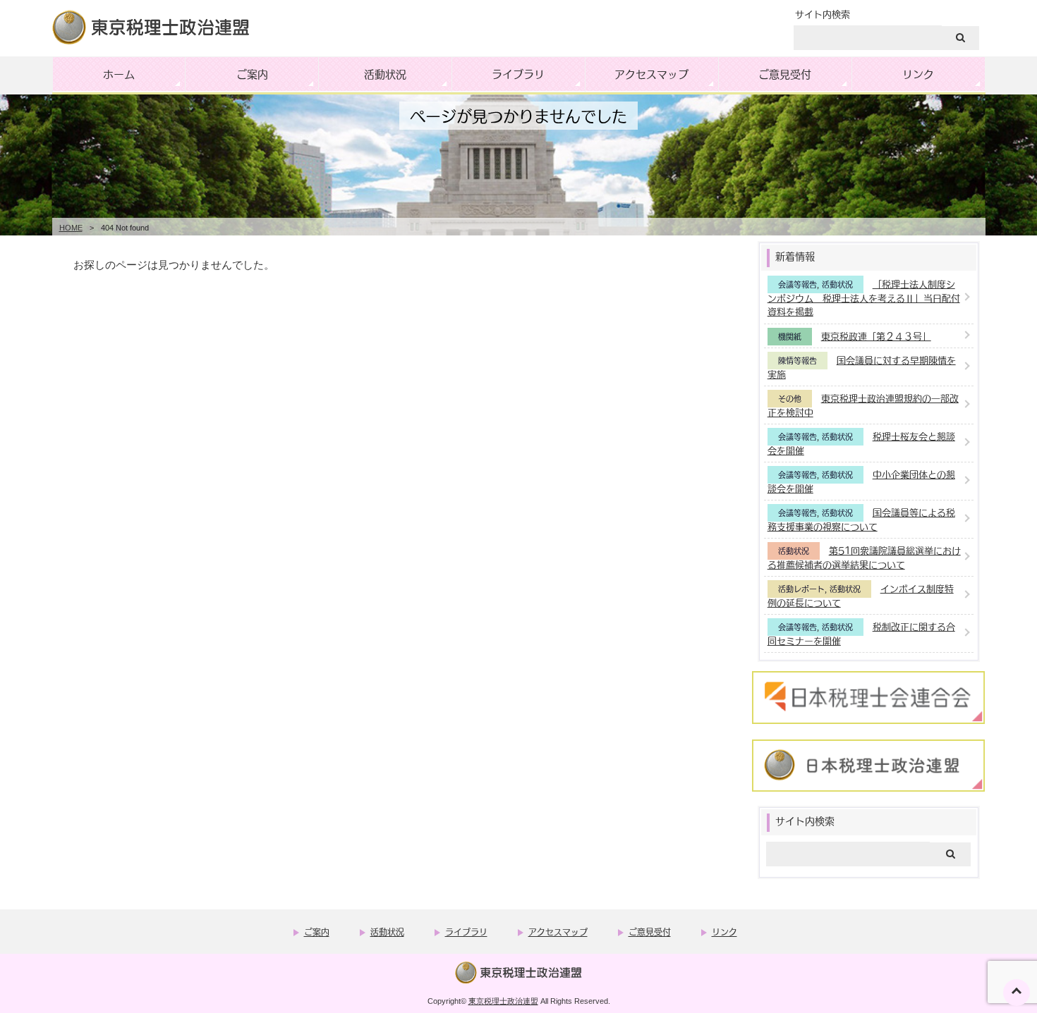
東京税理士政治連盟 (503, 1001)
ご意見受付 (784, 74)
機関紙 (789, 337)
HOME (71, 227)
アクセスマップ (651, 74)
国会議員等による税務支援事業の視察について (861, 519)
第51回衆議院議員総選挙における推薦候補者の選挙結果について (864, 557)
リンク (918, 74)
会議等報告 (797, 284)
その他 (789, 399)
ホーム (119, 74)
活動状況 (385, 74)
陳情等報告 (797, 361)
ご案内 (252, 74)
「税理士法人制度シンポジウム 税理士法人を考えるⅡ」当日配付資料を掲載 (864, 297)
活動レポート (801, 589)
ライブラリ (518, 74)
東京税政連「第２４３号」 (876, 336)
